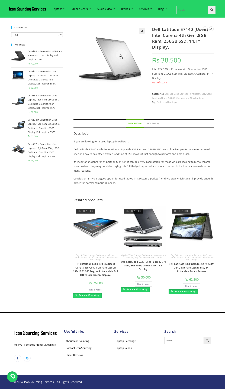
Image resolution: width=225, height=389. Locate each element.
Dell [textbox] (36, 35)
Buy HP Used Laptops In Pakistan (91, 255)
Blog (161, 9)
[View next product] (211, 28)
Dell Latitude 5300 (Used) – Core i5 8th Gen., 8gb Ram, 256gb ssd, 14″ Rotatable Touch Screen (191, 267)
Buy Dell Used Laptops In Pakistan (182, 93)
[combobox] (37, 34)
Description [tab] (135, 123)
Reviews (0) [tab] (153, 123)
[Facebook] (17, 358)
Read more (95, 289)
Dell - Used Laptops (167, 102)
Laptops (57, 9)
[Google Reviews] (27, 358)
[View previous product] (205, 28)
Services (144, 9)
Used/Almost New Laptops (190, 98)
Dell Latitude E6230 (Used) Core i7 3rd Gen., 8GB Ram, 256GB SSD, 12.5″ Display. (143, 265)
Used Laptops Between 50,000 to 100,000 (94, 256)
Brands (125, 9)
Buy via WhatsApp (88, 295)
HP (108, 255)
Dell (203, 93)
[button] (142, 31)
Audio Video (104, 9)
